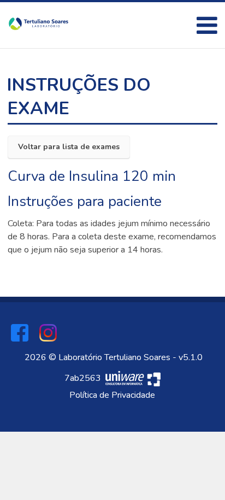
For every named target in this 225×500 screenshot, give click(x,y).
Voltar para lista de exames (69, 147)
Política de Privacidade (112, 395)
